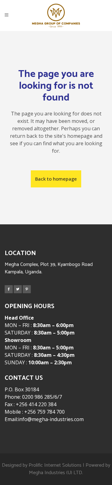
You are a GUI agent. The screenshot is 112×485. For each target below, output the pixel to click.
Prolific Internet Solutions (55, 465)
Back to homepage (56, 179)
